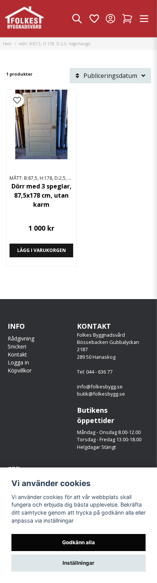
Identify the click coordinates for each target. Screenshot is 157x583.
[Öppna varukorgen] (127, 18)
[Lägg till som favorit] (93, 18)
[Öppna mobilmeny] (144, 18)
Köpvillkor (20, 370)
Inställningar (78, 563)
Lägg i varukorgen (41, 250)
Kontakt (17, 354)
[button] (17, 100)
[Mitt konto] (110, 18)
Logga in (18, 362)
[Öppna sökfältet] (77, 18)
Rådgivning (21, 338)
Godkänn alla (78, 542)
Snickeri (17, 346)
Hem (7, 43)
